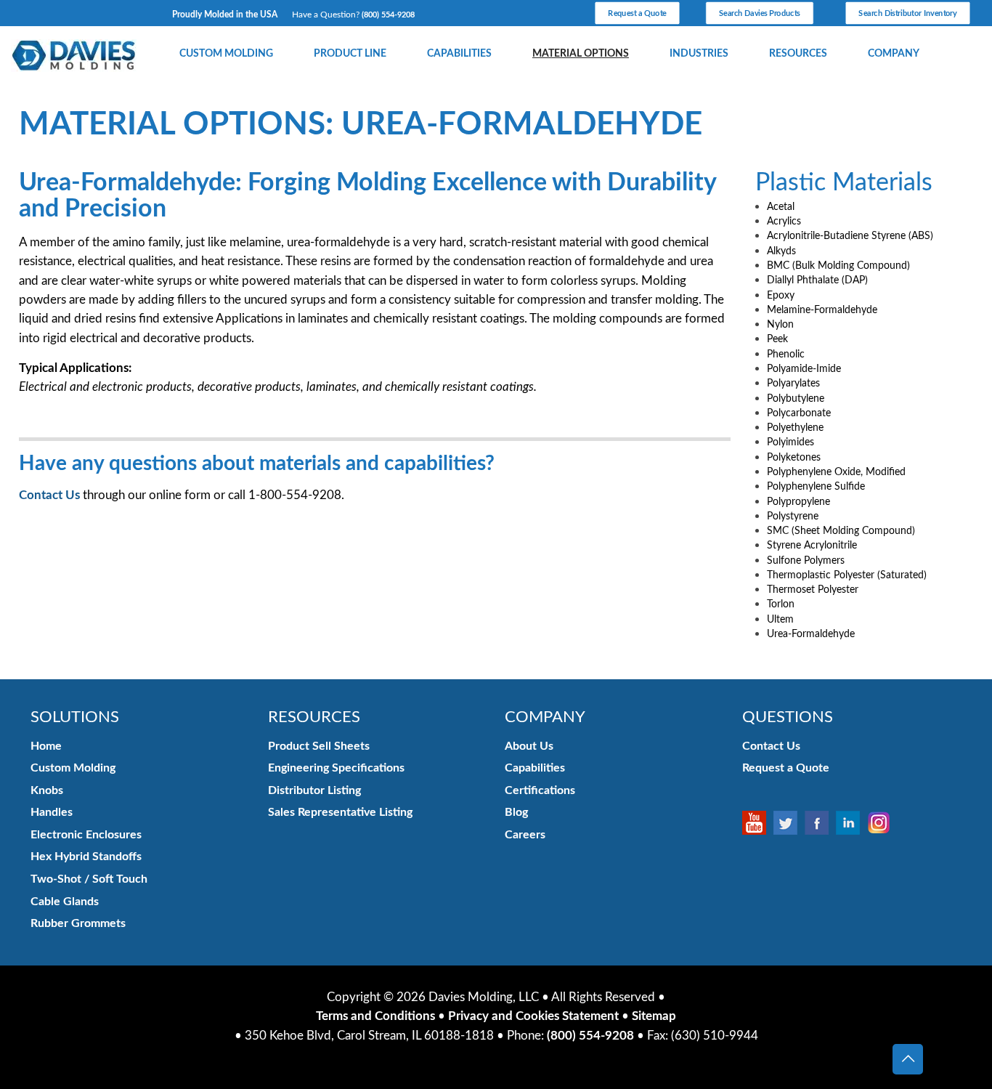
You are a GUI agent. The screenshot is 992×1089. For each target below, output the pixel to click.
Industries (699, 54)
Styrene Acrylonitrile (812, 545)
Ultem (780, 619)
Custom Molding (226, 54)
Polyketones (794, 457)
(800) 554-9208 (388, 15)
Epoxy (780, 295)
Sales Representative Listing (340, 812)
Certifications (540, 790)
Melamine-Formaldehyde (822, 309)
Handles (52, 812)
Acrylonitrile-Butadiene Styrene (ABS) (850, 235)
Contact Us (49, 495)
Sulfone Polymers (806, 560)
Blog (516, 812)
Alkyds (781, 251)
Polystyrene (792, 516)
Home (46, 746)
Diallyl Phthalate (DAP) (817, 280)
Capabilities (459, 54)
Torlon (780, 604)
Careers (525, 835)
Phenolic (786, 354)
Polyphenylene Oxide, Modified (836, 471)
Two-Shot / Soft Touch (89, 879)
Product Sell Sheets (319, 746)
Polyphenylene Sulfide (816, 486)
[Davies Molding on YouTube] (757, 822)
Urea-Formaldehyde (811, 633)
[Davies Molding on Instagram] (882, 822)
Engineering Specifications (336, 768)
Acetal (780, 206)
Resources (798, 54)
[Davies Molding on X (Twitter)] (789, 822)
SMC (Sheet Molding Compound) (841, 530)
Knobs (47, 790)
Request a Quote (785, 768)
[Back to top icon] (908, 1059)
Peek (777, 338)
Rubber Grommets (78, 923)
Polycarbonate (799, 413)
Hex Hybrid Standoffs (86, 856)
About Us (529, 746)
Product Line (350, 54)
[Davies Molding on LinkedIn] (851, 822)
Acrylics (784, 221)
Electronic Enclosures (86, 835)
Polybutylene (795, 398)
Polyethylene (795, 427)
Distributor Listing (314, 790)
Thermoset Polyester (812, 589)
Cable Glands (65, 901)
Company (893, 54)
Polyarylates (793, 383)
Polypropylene (798, 501)
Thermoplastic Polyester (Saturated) (847, 575)
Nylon (780, 324)
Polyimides (790, 442)
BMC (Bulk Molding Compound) (838, 265)
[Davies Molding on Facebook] (820, 822)
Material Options (580, 54)
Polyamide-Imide (804, 368)
